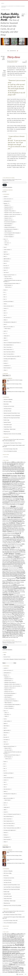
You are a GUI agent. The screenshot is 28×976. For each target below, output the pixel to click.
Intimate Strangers (17, 540)
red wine (23, 594)
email (21, 514)
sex (3, 604)
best (20, 479)
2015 (15, 463)
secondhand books (8, 603)
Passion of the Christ (6, 578)
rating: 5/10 (19, 590)
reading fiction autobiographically (14, 593)
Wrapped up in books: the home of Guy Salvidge (12, 433)
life (4, 292)
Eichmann (7, 514)
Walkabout (16, 628)
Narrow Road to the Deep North (8, 573)
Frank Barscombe (9, 519)
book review (6, 242)
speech (21, 608)
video (3, 628)
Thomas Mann (21, 618)
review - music (19, 596)
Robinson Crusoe (15, 599)
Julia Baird (6, 550)
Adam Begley (21, 464)
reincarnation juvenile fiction (7, 596)
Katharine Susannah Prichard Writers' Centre (12, 413)
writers (14, 635)
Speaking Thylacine (7, 422)
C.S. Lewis (12, 488)
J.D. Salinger (16, 541)
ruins (9, 600)
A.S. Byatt (7, 464)
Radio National (5, 590)
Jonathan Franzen (8, 549)
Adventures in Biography (8, 399)
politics (15, 585)
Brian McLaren (10, 487)
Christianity (6, 496)
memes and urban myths (8, 306)
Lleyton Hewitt (20, 560)
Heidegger (7, 529)
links (4, 296)
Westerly (10, 630)
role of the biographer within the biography (11, 232)
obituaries (4, 576)
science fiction (14, 601)
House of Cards (11, 533)
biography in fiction (7, 218)
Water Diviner (17, 629)
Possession (10, 586)
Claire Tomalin (5, 499)
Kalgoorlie (22, 551)
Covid (5, 247)
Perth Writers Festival (18, 580)
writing (5, 370)
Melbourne (5, 566)
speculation (17, 608)
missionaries (15, 569)
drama (17, 512)
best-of (23, 479)
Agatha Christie (17, 466)
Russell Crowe (13, 600)
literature (15, 560)
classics (10, 499)
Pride (11, 587)
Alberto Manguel (11, 467)
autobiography (13, 477)
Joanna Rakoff (11, 544)
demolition (7, 508)
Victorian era (9, 626)
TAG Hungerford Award (13, 612)
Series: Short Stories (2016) (9, 351)
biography (5, 203)
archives (13, 470)
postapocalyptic (16, 586)
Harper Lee (20, 526)
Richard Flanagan (12, 597)
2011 (12, 463)
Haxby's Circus (6, 528)
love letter (4, 562)
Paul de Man (4, 580)
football (4, 519)
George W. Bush (9, 521)
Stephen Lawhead (17, 609)
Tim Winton (14, 620)
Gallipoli (9, 520)
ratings (6, 593)
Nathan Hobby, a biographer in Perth (10, 16)
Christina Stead (5, 497)
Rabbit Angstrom (18, 588)
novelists (20, 575)
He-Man (19, 528)
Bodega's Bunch (17, 484)
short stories (9, 605)
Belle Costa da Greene (12, 479)
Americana (7, 468)
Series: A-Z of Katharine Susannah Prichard (11, 342)
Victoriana (4, 626)
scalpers (8, 601)
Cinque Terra (21, 497)
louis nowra (22, 561)
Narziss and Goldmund (18, 573)
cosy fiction (22, 503)
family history (6, 732)
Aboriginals (12, 464)
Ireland (3, 541)
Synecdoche (6, 612)
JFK (18, 542)
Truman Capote (10, 623)
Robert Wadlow (9, 599)
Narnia (18, 572)
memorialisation (17, 566)
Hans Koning (7, 526)
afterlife (12, 466)
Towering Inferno (12, 621)
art (15, 470)
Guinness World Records (7, 525)
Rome (7, 600)
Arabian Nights (9, 470)
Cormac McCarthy (12, 503)
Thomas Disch (11, 617)
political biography (7, 225)
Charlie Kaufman (5, 493)
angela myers (16, 469)
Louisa (5, 561)
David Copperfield (10, 504)
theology (12, 616)
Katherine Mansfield (12, 552)
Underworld (15, 624)
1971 (3, 463)
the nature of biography (8, 236)
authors (5, 712)
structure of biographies (8, 234)
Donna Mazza (20, 511)
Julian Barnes (12, 550)
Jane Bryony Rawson (7, 408)
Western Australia (7, 367)
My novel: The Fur (5, 9)
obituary (5, 319)
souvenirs (13, 608)
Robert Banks (13, 598)
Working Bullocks (14, 634)
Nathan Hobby (14, 61)
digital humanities (7, 258)
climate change (7, 328)
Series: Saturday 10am (8, 349)
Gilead (23, 521)
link (4, 294)
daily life (5, 251)
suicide (4, 611)
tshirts (15, 623)
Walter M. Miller (21, 628)
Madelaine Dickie (20, 562)
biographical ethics (16, 480)
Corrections (18, 503)
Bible (3, 480)
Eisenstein (11, 514)
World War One (7, 636)
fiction (5, 263)
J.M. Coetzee (22, 541)
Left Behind (12, 555)
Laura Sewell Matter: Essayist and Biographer (12, 415)
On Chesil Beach (13, 576)
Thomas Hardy (18, 617)
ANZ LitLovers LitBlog (7, 401)
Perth (9, 580)
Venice (18, 625)
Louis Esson (17, 561)
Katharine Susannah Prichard (9, 274)
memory (4, 568)
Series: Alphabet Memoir (8, 344)
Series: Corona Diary (7, 347)
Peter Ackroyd (6, 582)
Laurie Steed (7, 555)
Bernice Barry (6, 875)
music (16, 62)
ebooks (21, 513)
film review (5, 265)
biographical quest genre (11, 482)
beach (6, 479)
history (5, 270)
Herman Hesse (6, 530)
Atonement (20, 471)
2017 (17, 463)
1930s (18, 462)
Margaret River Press (21, 563)
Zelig (17, 637)
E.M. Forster (17, 513)
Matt (7, 383)
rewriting (7, 597)
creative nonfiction (7, 249)
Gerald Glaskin (17, 521)
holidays (13, 531)
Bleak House (17, 483)
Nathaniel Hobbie (9, 574)
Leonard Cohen (18, 555)
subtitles (5, 610)
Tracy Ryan (19, 621)
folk (21, 517)
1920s (13, 462)
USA (12, 625)
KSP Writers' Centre (12, 554)
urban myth (9, 625)
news (5, 315)
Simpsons (4, 606)
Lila (3, 558)
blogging (4, 484)
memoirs (5, 308)
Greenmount (19, 524)
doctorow (7, 510)
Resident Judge (6, 420)
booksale (8, 485)
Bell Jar (17, 479)
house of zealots (12, 535)
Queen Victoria (10, 588)
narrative (23, 572)
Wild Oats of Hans (11, 633)
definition (4, 508)
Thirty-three (13, 57)
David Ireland (17, 504)
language (22, 554)
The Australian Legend (8, 424)
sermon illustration (20, 603)
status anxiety (10, 609)
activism (17, 464)
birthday (4, 483)
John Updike (11, 547)
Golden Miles (5, 523)
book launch (4, 485)
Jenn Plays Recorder (7, 410)
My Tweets (4, 191)
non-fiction (7, 575)
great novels (13, 524)
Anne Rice (4, 470)
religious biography (7, 702)
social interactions (5, 607)
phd (3, 583)
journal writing (16, 549)
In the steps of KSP (7, 278)
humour (11, 537)
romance (4, 600)
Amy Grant (11, 468)
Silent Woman (16, 604)
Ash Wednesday (7, 471)
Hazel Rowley (14, 528)
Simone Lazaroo (23, 604)
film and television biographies (9, 221)
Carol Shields (9, 489)
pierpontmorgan (5, 585)
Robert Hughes (18, 598)
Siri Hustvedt (8, 606)
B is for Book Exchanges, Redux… (16, 383)
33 (3, 72)
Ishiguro (9, 541)
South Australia (8, 608)
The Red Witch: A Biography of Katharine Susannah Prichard (13, 6)
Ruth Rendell (18, 600)
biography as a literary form (9, 216)
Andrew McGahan (10, 469)
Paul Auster (21, 578)
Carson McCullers (16, 489)
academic (5, 196)
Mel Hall (9, 566)
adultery (8, 466)
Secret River (15, 603)
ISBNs (6, 541)
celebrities (10, 491)
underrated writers (8, 624)
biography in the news (8, 691)
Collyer (19, 500)
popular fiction (20, 585)
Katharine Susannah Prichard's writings (11, 283)
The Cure (15, 614)
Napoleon (15, 572)
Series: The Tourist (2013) (8, 354)
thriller (3, 620)
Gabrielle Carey (5, 520)
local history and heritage (8, 301)
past (11, 578)
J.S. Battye (4, 542)
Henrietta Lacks (14, 529)
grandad (8, 524)
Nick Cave (20, 574)
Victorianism (15, 626)
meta (4, 310)
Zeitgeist (14, 637)
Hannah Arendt (19, 525)
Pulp (5, 72)
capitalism (4, 489)
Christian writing (17, 496)
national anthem (15, 574)
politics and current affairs (8, 326)
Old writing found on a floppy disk (10, 322)
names (11, 572)
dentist (18, 508)
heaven (3, 529)
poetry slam (10, 585)
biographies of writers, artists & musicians (11, 212)
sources (3, 608)
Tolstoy (18, 620)
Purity (5, 588)
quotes (5, 331)
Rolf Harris (21, 599)
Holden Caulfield (7, 531)
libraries (5, 761)
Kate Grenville (5, 552)
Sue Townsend (20, 610)
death (5, 256)
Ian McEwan (18, 537)
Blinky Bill (21, 483)
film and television (14, 517)
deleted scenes (8, 287)
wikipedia (4, 633)
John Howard (17, 545)
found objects (6, 267)
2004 (10, 463)
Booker (23, 484)
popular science (5, 586)
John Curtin (6, 272)
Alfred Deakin (17, 467)
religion (5, 809)
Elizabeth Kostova (17, 514)
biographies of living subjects (9, 210)
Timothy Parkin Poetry (8, 426)
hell (10, 529)
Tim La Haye (9, 620)
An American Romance (17, 468)
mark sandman (15, 564)
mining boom (10, 569)
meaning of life (20, 564)
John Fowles (11, 545)
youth (7, 637)
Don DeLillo (8, 511)
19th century (7, 462)
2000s (7, 463)
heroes (11, 530)
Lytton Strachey (13, 562)
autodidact (19, 477)
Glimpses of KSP (7, 276)
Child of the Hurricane (20, 493)
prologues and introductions (9, 227)
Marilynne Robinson (7, 564)
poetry (5, 324)
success (15, 610)
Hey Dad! (14, 530)
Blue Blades (12, 484)
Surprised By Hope (9, 611)
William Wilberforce (20, 633)
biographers (6, 205)
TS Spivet (18, 623)
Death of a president (19, 507)
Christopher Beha (15, 497)
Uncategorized (6, 365)
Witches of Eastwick (6, 634)
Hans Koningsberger (14, 526)
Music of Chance (20, 571)
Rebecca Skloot (16, 594)
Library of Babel (13, 557)
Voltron (6, 628)
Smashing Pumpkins (19, 606)
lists (4, 299)
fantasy (3, 517)
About (2, 3)
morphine (7, 571)
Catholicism (6, 491)
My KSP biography (7, 285)
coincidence (11, 500)
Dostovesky (11, 512)
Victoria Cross (21, 625)
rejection (14, 596)
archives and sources (7, 198)
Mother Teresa (11, 571)
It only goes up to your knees (9, 406)
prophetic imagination (16, 587)
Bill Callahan (10, 480)
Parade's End (18, 576)
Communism (7, 501)
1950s (21, 462)
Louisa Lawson (10, 561)
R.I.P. (5, 333)
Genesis (19, 520)
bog (21, 484)
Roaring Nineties (6, 598)
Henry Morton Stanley (21, 529)
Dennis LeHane (13, 508)
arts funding (19, 470)
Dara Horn (4, 504)
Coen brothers (5, 500)
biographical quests (7, 208)
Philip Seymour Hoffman (15, 583)
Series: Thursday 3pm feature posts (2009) (11, 356)
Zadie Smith (10, 637)
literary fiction (10, 560)
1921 (16, 462)
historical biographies (8, 223)
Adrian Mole (4, 466)
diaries (21, 508)
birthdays (8, 483)
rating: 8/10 (14, 591)
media (5, 303)
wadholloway (9, 391)
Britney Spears (16, 487)
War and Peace (6, 629)
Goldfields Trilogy (14, 523)
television (5, 832)
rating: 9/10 (20, 591)
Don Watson (6, 512)
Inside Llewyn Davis (20, 538)
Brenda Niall (16, 485)
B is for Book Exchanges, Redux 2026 (10, 448)
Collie (16, 500)
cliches (14, 499)
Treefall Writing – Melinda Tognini (9, 429)
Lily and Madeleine (7, 558)
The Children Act (8, 614)
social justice (11, 607)
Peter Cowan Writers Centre (17, 582)
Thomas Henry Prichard (10, 618)
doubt (15, 512)
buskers (7, 488)
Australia (4, 473)
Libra (6, 557)
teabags (21, 612)
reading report (6, 335)
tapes (19, 612)
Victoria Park (21, 626)
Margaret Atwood (14, 563)
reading (5, 244)
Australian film (11, 473)
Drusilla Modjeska (10, 513)
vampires (14, 625)
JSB (20, 549)
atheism (15, 471)
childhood (12, 493)
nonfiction (11, 575)
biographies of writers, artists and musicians (12, 214)
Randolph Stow (12, 590)
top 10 (7, 621)
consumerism (22, 501)
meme (12, 566)
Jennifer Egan (14, 542)
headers (22, 528)
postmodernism (6, 587)
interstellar (4, 540)
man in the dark (8, 563)
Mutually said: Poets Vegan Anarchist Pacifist (12, 417)
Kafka (17, 550)
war (24, 628)
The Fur (20, 614)
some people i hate (19, 607)
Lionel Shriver (17, 559)
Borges (12, 485)
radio (24, 588)
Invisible (23, 540)
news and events (7, 317)
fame (20, 516)
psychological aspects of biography (10, 229)
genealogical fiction (14, 520)
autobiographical (10, 62)
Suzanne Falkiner (17, 611)
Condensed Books (16, 501)
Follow (5, 647)
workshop (20, 634)
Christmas (10, 497)
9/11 (3, 462)
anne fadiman (21, 469)
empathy (24, 514)
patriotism (14, 578)
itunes (12, 541)
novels (23, 575)
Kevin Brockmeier (20, 552)
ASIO (11, 471)
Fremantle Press (16, 519)
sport (7, 609)
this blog (5, 363)
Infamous (15, 538)
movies (15, 571)
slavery (12, 606)
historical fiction (19, 530)
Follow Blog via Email (9, 177)
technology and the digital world (9, 358)
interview (9, 540)
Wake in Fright (11, 628)
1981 (5, 463)
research (5, 340)
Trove (4, 623)
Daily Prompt (6, 254)
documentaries (18, 510)
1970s (24, 462)
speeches (4, 609)
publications (23, 587)
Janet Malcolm (9, 542)
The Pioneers (18, 616)
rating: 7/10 (7, 591)
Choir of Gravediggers (15, 494)
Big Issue (6, 480)
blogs (8, 484)
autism (9, 477)
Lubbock (7, 562)
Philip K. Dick (8, 583)
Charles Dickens (18, 491)
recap (20, 594)
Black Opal (13, 483)
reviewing (4, 597)
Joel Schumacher (18, 544)
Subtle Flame (11, 610)
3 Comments (24, 62)
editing (4, 514)
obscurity (8, 576)
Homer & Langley (18, 531)
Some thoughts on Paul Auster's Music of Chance (12, 914)
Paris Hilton (23, 576)
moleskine (20, 569)
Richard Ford (18, 597)
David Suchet (7, 507)
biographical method (8, 207)
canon (21, 488)
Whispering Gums (7, 431)
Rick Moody (23, 597)
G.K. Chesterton (22, 519)
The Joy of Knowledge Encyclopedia (10, 451)
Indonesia (11, 538)
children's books (6, 494)
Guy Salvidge (14, 525)
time (6, 620)
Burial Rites (21, 487)
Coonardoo (5, 503)
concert (11, 501)
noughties (15, 575)
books (5, 239)
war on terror (12, 629)
